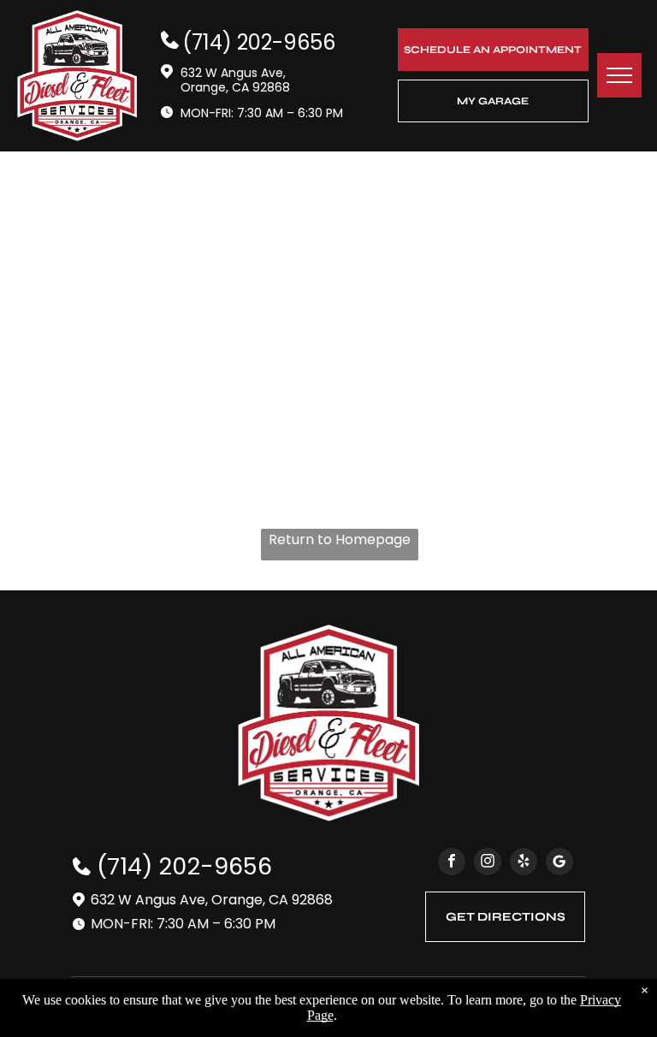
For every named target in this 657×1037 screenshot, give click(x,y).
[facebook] (451, 864)
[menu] (619, 75)
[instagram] (487, 864)
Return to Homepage (340, 539)
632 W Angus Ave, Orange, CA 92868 (235, 80)
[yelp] (523, 864)
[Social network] (559, 864)
